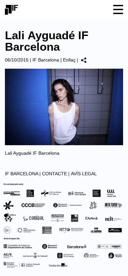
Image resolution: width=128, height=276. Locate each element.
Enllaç (69, 59)
